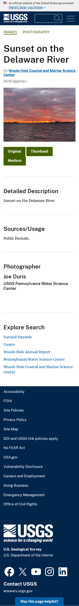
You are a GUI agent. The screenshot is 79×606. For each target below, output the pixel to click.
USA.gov (11, 457)
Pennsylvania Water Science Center (34, 359)
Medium (15, 161)
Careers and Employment (24, 476)
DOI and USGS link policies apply (31, 439)
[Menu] (70, 18)
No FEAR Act (14, 448)
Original (14, 151)
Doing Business (16, 486)
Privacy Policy (15, 420)
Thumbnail (39, 151)
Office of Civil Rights (20, 504)
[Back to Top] (63, 590)
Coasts (9, 344)
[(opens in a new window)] (9, 571)
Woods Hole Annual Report (27, 352)
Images (10, 32)
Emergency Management (24, 495)
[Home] (15, 22)
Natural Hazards (18, 337)
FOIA (8, 401)
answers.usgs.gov (18, 591)
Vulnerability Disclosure (23, 467)
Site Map (11, 429)
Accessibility (14, 392)
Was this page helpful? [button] (39, 601)
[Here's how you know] (39, 5)
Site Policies (14, 410)
